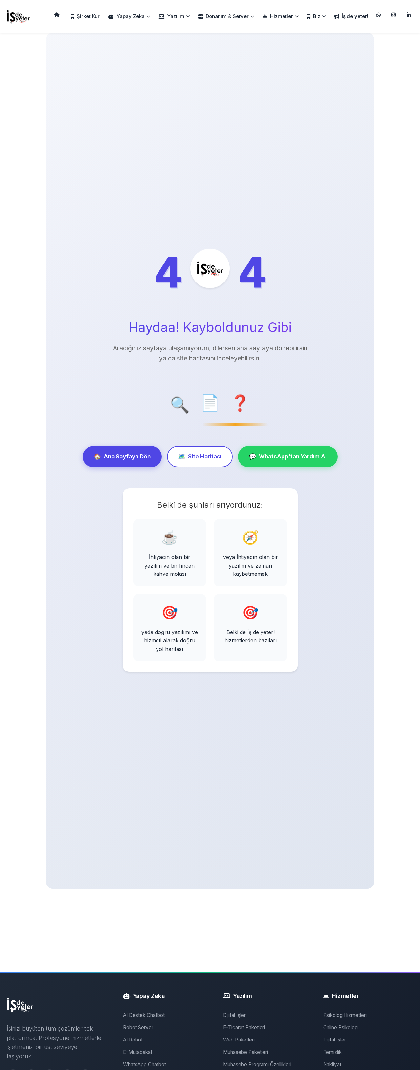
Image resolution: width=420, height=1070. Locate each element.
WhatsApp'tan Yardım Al (287, 456)
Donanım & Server (227, 16)
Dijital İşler (234, 1015)
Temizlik (332, 1052)
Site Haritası (199, 456)
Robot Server (138, 1027)
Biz (316, 16)
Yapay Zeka (131, 16)
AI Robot (133, 1040)
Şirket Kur (88, 16)
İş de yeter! (355, 16)
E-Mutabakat (137, 1052)
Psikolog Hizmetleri (345, 1015)
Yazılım (175, 16)
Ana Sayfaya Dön (122, 456)
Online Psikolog (340, 1027)
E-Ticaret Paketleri (244, 1027)
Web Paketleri (239, 1040)
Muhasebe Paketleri (245, 1052)
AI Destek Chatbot (144, 1015)
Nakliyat (332, 1064)
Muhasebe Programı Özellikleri (257, 1064)
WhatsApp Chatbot (144, 1064)
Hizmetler (281, 16)
